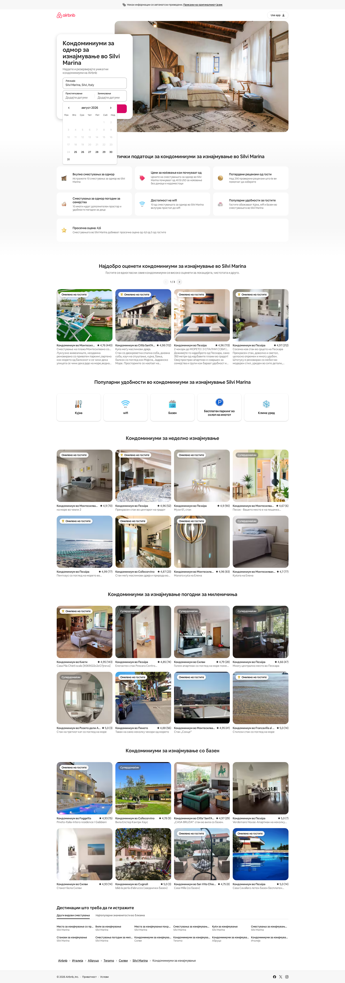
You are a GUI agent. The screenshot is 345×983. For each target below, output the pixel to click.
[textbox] (79, 97)
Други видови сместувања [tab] (73, 915)
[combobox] (95, 85)
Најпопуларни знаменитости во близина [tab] (120, 915)
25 (75, 152)
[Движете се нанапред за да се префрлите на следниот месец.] (111, 108)
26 (82, 152)
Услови (104, 976)
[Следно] (179, 282)
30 (110, 152)
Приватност (89, 976)
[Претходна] (166, 282)
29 (104, 152)
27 (89, 152)
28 (96, 152)
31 (68, 159)
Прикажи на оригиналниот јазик (203, 4)
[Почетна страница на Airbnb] (66, 15)
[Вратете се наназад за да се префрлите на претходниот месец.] (69, 108)
